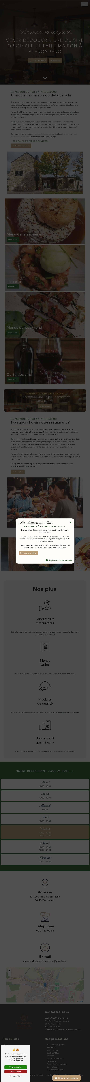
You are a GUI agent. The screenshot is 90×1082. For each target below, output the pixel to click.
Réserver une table (28, 553)
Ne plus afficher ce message (60, 560)
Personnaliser (16, 1076)
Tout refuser (15, 1071)
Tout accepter (15, 1067)
